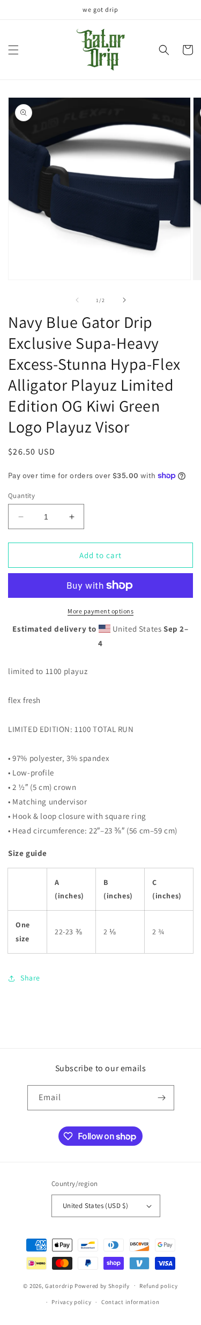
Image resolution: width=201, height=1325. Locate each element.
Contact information (130, 1302)
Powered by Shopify (102, 1285)
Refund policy (158, 1286)
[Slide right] (124, 300)
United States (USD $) (95, 1205)
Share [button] (30, 978)
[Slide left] (77, 300)
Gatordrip (59, 1285)
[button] (13, 50)
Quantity (21, 495)
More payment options (100, 611)
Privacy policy (71, 1302)
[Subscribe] (162, 1097)
